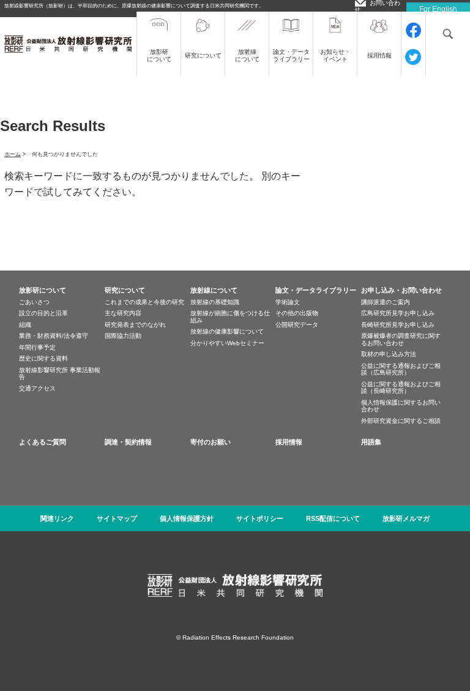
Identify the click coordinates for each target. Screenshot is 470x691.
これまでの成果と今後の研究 (144, 302)
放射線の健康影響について (227, 331)
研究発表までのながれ (135, 324)
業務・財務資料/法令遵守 (53, 335)
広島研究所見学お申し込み (398, 313)
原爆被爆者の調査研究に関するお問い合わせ (401, 339)
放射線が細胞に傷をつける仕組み (230, 317)
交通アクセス (37, 388)
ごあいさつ (34, 302)
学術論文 (287, 302)
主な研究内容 (123, 313)
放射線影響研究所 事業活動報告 (59, 374)
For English (438, 9)
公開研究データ (296, 324)
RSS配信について (333, 518)
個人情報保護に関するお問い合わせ (401, 406)
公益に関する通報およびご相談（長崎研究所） (401, 388)
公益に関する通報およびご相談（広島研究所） (401, 369)
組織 (25, 324)
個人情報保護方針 (187, 518)
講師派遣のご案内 (385, 302)
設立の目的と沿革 (43, 313)
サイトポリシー (259, 518)
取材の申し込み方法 (388, 354)
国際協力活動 (123, 335)
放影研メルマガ (406, 518)
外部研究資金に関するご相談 (401, 420)
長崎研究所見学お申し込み (398, 324)
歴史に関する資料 (43, 358)
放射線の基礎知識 (214, 302)
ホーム (12, 154)
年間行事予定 (37, 347)
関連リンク (57, 518)
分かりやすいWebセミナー (227, 343)
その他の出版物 (296, 313)
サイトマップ (117, 518)
